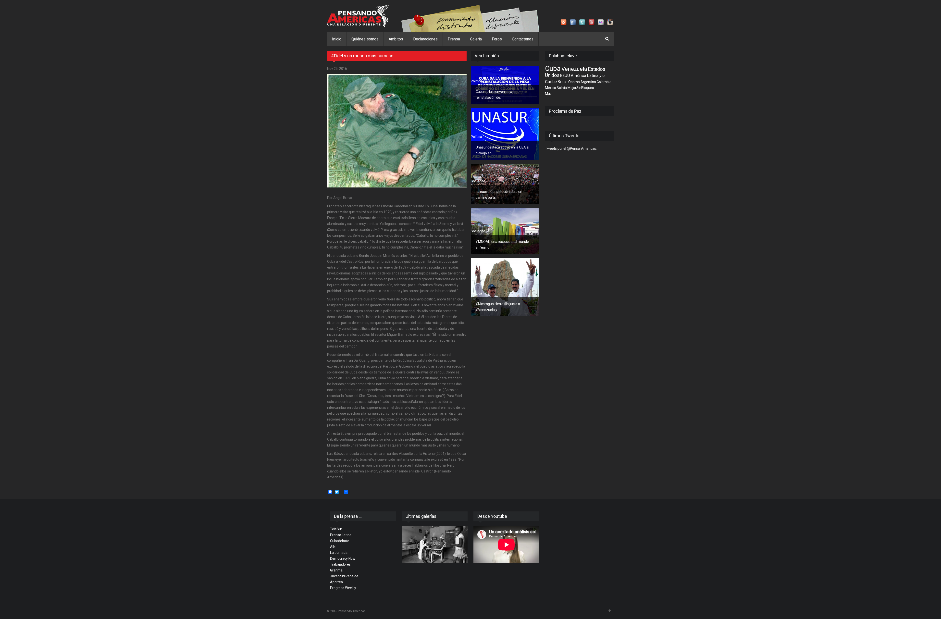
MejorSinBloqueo (581, 88)
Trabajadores (340, 564)
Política (476, 81)
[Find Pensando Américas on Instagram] (610, 22)
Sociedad (478, 181)
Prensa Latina (340, 535)
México (550, 88)
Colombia (604, 82)
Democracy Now (342, 558)
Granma (336, 570)
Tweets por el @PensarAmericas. (571, 148)
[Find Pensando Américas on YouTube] (591, 22)
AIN (332, 547)
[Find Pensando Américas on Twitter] (582, 22)
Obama (574, 82)
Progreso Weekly (343, 588)
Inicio (336, 39)
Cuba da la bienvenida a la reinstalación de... (496, 94)
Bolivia (562, 88)
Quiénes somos (365, 39)
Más (548, 94)
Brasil (562, 81)
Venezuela (574, 69)
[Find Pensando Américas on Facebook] (573, 22)
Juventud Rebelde (344, 576)
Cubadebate (339, 541)
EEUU (565, 75)
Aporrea (336, 582)
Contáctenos (522, 39)
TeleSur (336, 529)
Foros (497, 39)
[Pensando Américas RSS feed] (563, 22)
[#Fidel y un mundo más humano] (397, 130)
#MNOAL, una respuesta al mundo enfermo (502, 244)
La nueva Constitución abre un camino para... (499, 194)
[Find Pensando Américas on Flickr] (601, 22)
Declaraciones (425, 39)
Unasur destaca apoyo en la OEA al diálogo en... (502, 150)
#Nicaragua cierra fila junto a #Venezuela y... (498, 307)
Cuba (553, 68)
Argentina (588, 82)
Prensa (454, 39)
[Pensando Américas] (358, 16)
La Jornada (338, 553)
